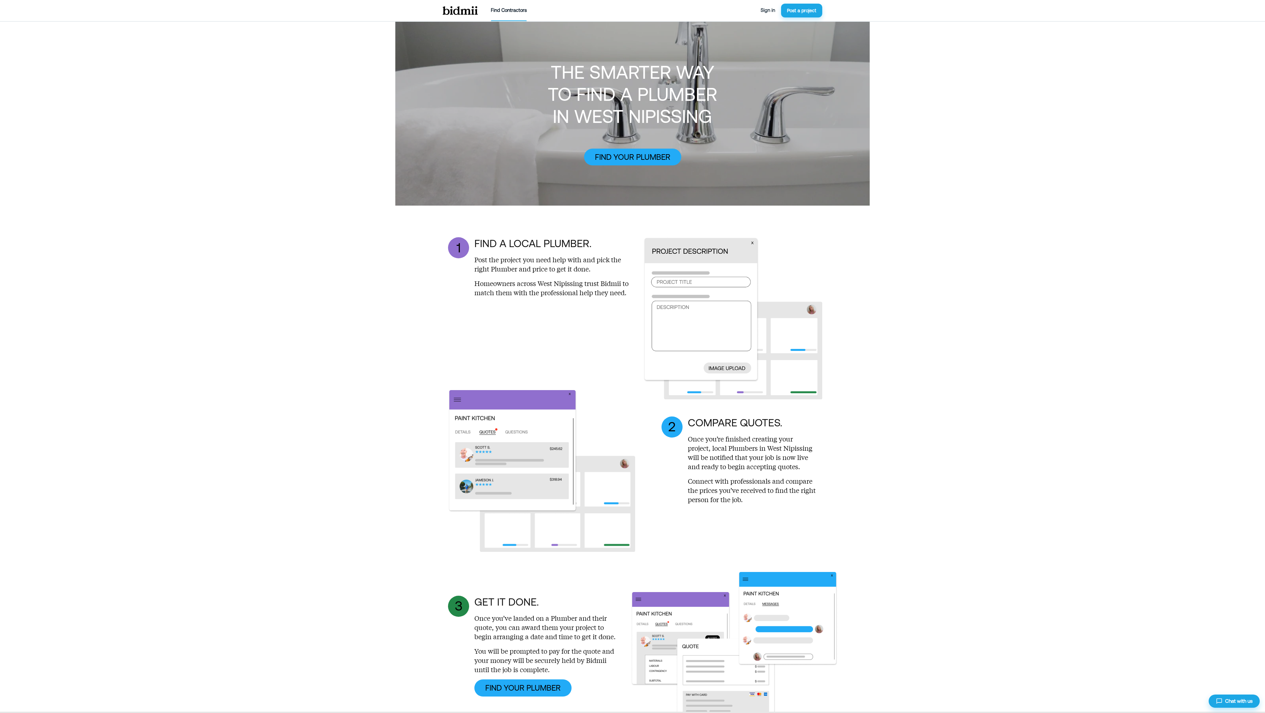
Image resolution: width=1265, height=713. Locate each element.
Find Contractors (509, 10)
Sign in (768, 10)
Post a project (801, 10)
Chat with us (1238, 701)
